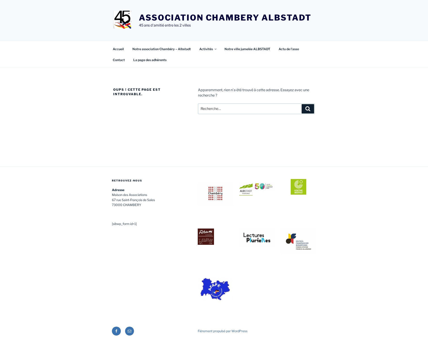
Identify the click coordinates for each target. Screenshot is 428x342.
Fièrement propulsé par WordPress (222, 331)
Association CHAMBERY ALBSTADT (225, 18)
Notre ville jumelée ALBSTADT (247, 49)
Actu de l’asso (289, 49)
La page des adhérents (150, 60)
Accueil (118, 49)
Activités (206, 49)
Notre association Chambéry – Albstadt (161, 49)
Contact (119, 60)
